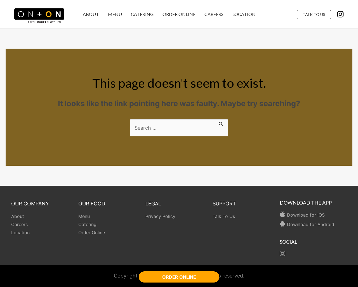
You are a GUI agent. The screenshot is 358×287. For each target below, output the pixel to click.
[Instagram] (340, 14)
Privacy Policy (160, 216)
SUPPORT (224, 204)
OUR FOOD (91, 204)
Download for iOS (306, 215)
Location (244, 14)
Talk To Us (314, 14)
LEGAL (153, 204)
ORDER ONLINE (179, 277)
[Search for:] (179, 127)
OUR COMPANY (30, 204)
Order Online (179, 14)
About (91, 14)
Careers (213, 14)
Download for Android (310, 224)
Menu (115, 14)
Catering (142, 14)
